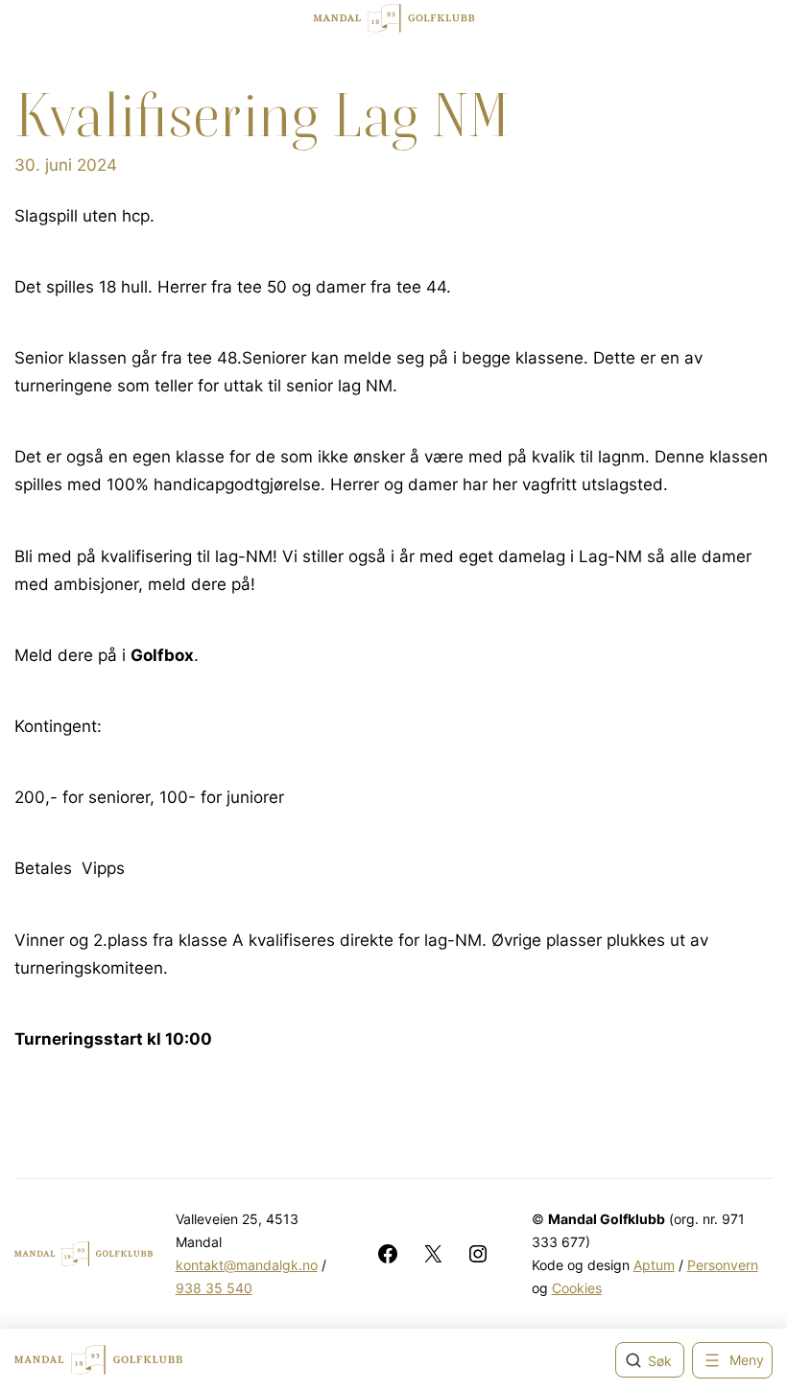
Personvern (722, 1265)
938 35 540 (214, 1288)
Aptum (654, 1265)
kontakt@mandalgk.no (247, 1265)
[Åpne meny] (732, 1360)
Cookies (577, 1288)
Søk (660, 1361)
